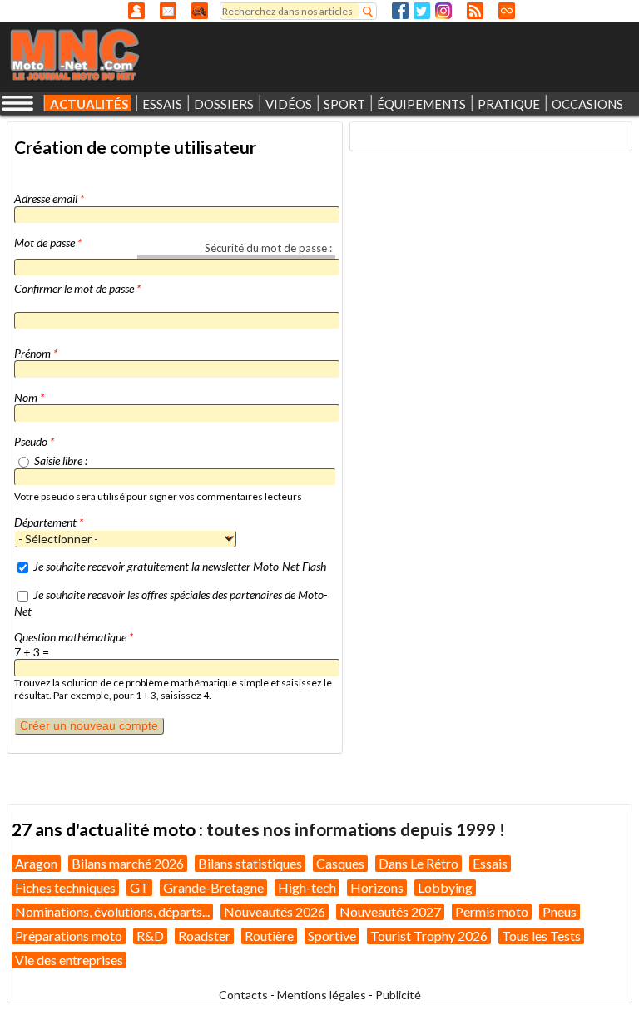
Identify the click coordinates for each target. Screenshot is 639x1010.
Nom (29, 397)
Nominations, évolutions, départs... (112, 911)
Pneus (559, 911)
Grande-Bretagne (213, 887)
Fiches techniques (65, 887)
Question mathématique (73, 637)
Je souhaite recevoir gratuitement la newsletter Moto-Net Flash (179, 566)
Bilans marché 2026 (128, 863)
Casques (340, 863)
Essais (490, 863)
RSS (475, 10)
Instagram (443, 10)
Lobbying (445, 887)
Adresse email (49, 198)
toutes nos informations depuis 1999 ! (355, 829)
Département (48, 522)
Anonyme (136, 10)
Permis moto (491, 911)
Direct (506, 10)
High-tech (307, 887)
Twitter (422, 10)
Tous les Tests (541, 935)
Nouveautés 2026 (274, 911)
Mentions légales (321, 995)
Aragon (36, 863)
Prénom (35, 353)
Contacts (243, 995)
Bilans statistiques (250, 863)
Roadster (204, 935)
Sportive (332, 935)
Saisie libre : (60, 460)
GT (139, 887)
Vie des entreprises (69, 960)
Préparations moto (68, 935)
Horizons (377, 887)
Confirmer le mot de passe (77, 288)
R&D (150, 935)
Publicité (398, 995)
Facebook (400, 10)
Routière (269, 935)
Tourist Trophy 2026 (429, 935)
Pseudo (34, 441)
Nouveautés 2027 (390, 911)
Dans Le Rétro (418, 863)
